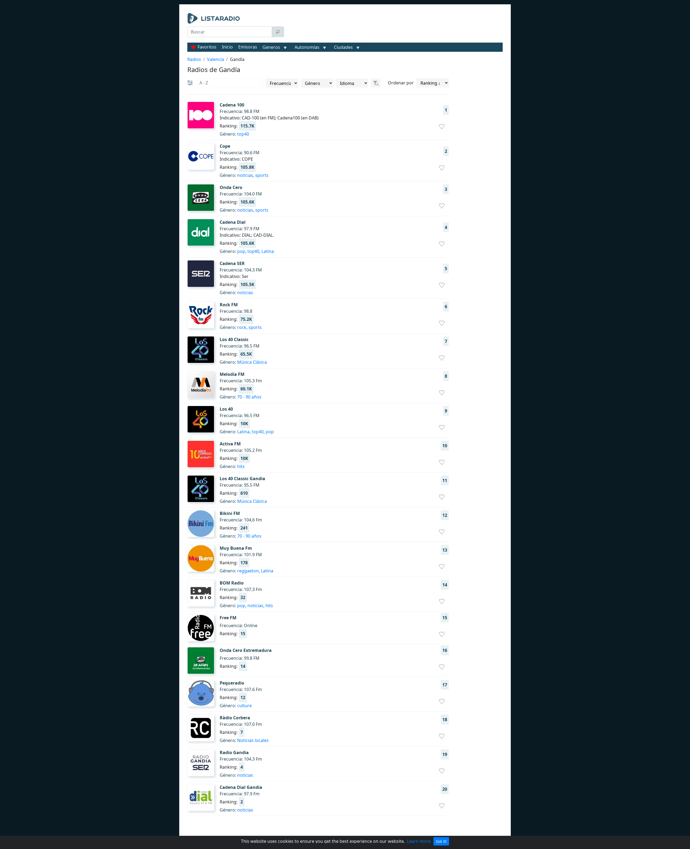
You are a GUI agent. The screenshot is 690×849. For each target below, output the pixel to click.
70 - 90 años (249, 397)
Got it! (441, 841)
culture (244, 706)
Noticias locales (253, 740)
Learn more (419, 841)
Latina (267, 251)
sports (261, 175)
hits (241, 466)
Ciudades (343, 47)
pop (241, 251)
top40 (243, 134)
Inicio (227, 47)
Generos (271, 47)
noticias (245, 175)
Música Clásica (252, 362)
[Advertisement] (394, 26)
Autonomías (307, 47)
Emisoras (247, 47)
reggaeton (248, 571)
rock (241, 327)
